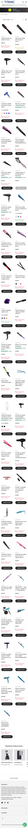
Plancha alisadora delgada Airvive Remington (5, 489)
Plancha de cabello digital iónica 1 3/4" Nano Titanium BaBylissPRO (20, 383)
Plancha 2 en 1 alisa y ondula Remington (20, 104)
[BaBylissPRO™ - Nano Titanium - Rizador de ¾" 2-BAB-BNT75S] (21, 578)
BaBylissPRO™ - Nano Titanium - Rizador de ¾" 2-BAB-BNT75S (21, 588)
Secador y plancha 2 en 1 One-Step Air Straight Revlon (6, 277)
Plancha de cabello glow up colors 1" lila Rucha (20, 244)
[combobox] (14, 5)
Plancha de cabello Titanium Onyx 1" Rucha (6, 174)
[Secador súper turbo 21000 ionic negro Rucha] (7, 62)
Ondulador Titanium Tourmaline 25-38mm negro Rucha (6, 523)
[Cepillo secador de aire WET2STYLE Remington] (21, 163)
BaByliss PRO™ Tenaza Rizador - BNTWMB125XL (5, 724)
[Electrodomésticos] (7, 755)
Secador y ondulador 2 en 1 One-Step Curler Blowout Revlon (20, 490)
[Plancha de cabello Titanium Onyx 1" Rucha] (7, 163)
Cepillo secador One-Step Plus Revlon (6, 38)
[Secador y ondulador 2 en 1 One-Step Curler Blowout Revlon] (21, 478)
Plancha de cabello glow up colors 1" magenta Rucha (6, 454)
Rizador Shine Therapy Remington (6, 381)
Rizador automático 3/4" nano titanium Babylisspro (20, 690)
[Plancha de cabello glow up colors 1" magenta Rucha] (7, 443)
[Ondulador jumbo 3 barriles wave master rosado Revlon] (7, 234)
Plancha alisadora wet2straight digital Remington (6, 141)
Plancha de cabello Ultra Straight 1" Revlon (20, 39)
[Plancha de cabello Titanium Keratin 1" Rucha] (21, 62)
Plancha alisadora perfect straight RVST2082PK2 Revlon (20, 141)
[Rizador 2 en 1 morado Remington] (21, 335)
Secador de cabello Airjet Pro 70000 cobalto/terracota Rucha (6, 657)
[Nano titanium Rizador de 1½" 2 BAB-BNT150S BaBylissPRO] (21, 645)
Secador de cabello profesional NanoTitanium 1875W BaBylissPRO (6, 691)
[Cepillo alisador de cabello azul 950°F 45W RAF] (21, 301)
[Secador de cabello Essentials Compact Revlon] (7, 94)
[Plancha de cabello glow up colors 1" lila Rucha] (21, 234)
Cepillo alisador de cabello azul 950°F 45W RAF (20, 312)
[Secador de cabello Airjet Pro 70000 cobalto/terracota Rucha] (7, 645)
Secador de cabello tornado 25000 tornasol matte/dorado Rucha (20, 455)
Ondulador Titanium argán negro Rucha (6, 555)
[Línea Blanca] (19, 755)
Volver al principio (14, 778)
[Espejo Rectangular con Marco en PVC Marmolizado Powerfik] (7, 406)
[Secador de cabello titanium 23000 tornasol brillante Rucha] (7, 335)
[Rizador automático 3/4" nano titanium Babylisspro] (21, 679)
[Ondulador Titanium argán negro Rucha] (7, 545)
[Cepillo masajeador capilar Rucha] (7, 301)
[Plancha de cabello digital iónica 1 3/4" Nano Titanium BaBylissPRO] (21, 371)
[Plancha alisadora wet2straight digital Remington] (7, 130)
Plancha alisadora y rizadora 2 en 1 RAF (20, 276)
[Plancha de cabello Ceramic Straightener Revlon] (21, 198)
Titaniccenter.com (7, 824)
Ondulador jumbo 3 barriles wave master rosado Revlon (6, 244)
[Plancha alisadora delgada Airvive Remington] (7, 478)
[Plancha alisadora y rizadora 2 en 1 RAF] (21, 266)
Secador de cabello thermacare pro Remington (6, 208)
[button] (25, 2)
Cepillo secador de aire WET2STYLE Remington (20, 174)
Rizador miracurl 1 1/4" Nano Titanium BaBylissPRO (20, 523)
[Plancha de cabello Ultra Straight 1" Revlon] (21, 29)
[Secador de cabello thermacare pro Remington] (7, 198)
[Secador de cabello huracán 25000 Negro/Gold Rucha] (21, 406)
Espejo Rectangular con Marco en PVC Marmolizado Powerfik (7, 416)
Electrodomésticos (7, 762)
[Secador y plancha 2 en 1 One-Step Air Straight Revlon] (7, 266)
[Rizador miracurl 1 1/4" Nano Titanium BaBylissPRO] (21, 512)
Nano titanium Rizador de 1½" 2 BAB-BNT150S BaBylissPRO (21, 656)
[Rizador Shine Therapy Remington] (7, 371)
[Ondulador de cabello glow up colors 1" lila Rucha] (7, 578)
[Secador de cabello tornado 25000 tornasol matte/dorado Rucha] (21, 443)
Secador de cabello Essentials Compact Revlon (6, 105)
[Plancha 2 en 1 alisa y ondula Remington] (21, 94)
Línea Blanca (18, 762)
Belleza (5, 14)
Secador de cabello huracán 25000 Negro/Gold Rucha (20, 416)
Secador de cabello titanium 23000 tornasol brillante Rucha (6, 347)
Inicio (2, 14)
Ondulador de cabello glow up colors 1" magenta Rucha (20, 556)
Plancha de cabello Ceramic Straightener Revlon (21, 208)
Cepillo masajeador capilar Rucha (6, 311)
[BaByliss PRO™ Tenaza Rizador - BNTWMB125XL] (7, 713)
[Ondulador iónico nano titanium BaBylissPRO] (21, 610)
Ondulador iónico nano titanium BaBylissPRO (19, 621)
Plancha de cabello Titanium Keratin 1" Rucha (20, 72)
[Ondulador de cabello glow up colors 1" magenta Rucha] (21, 545)
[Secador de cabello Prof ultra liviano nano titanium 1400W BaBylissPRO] (7, 610)
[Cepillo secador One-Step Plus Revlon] (7, 29)
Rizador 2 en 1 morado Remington (20, 345)
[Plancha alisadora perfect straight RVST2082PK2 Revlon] (21, 130)
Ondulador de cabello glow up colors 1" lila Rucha (6, 588)
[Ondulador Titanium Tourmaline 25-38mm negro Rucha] (7, 512)
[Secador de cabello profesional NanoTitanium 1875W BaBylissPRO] (7, 679)
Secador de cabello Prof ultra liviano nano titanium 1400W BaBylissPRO (6, 622)
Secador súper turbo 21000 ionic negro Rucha (6, 72)
